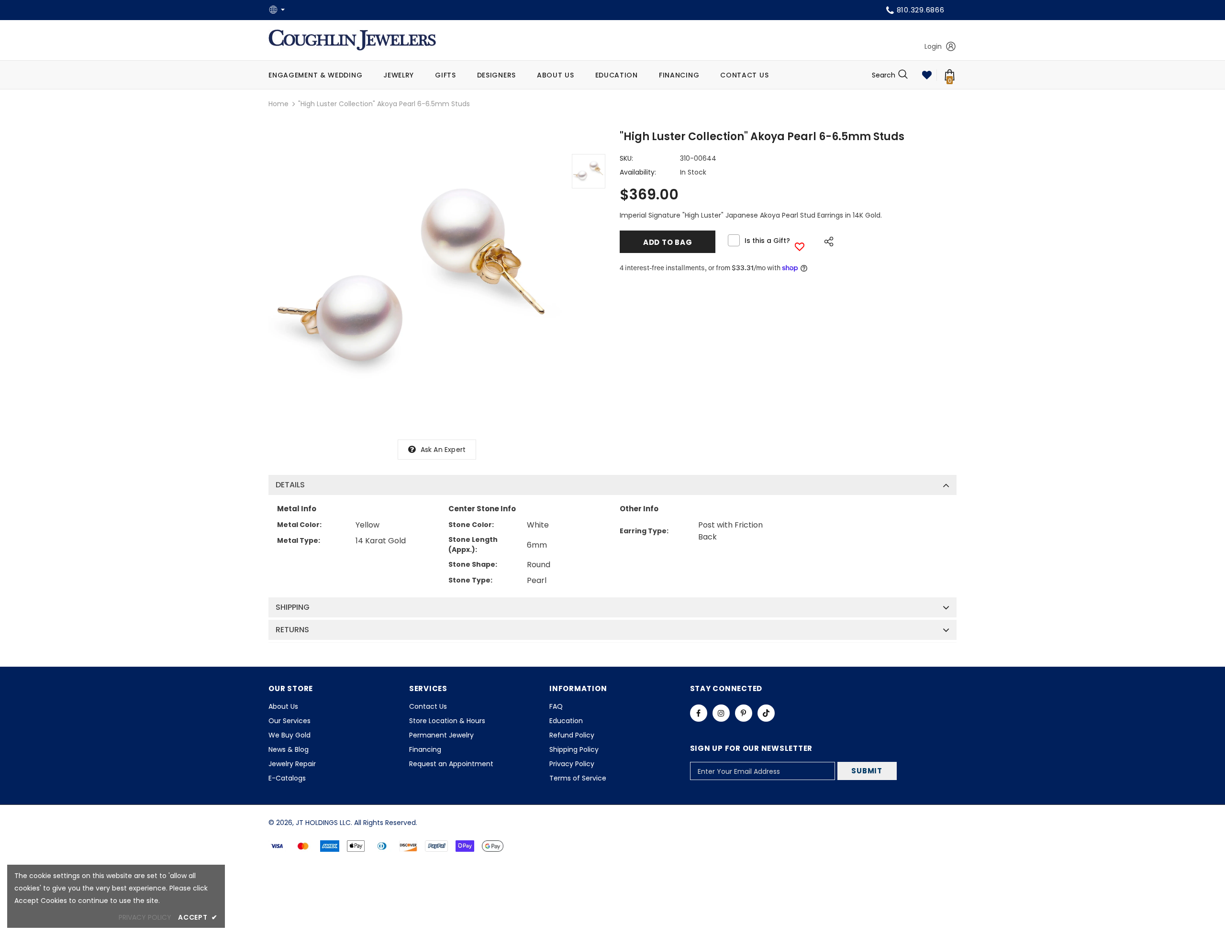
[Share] (826, 240)
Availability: (638, 172)
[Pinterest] (743, 713)
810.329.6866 (921, 10)
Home (278, 104)
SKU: (626, 158)
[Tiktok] (766, 713)
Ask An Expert (443, 449)
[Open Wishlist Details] (926, 75)
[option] (415, 281)
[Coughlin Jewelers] (352, 40)
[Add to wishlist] (799, 247)
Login (933, 46)
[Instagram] (721, 713)
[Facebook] (698, 713)
